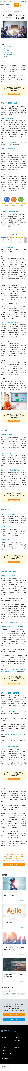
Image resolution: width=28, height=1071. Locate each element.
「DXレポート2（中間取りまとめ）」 (13, 734)
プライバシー (5, 1050)
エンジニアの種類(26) (21, 993)
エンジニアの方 (24, 1)
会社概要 (4, 1047)
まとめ (5, 56)
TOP (2, 7)
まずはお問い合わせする (14, 93)
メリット (6, 48)
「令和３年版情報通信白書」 (11, 622)
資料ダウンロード (21, 5)
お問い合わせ (16, 4)
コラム (5, 7)
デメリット (6, 50)
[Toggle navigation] (26, 5)
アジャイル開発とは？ (9, 46)
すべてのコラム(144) (6, 991)
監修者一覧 (16, 1047)
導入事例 (4, 1037)
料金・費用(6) (13, 993)
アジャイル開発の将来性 (10, 54)
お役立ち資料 (5, 1044)
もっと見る (13, 996)
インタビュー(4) (14, 991)
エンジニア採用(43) (6, 993)
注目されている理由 (9, 52)
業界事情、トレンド (11, 7)
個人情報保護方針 (6, 1058)
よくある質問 (17, 1044)
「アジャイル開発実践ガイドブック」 (13, 142)
